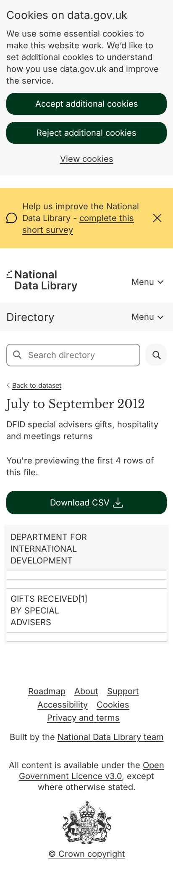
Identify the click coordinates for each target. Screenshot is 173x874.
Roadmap (47, 691)
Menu (142, 282)
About (86, 691)
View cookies (86, 159)
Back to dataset (36, 385)
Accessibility (62, 705)
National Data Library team (111, 737)
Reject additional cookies (86, 133)
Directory (30, 317)
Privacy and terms (83, 718)
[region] (86, 584)
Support (123, 691)
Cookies (113, 705)
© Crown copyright (86, 854)
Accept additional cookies (86, 104)
